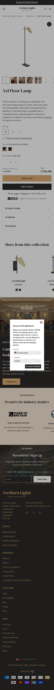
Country (16, 349)
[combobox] (21, 353)
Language (16, 357)
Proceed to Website (33, 366)
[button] (41, 322)
